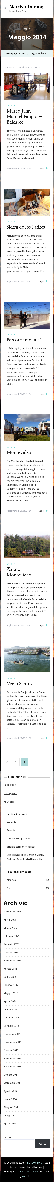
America (11, 105)
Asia (9, 888)
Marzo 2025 (10, 928)
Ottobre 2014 (11, 1074)
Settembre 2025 (12, 911)
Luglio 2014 (10, 1099)
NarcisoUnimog (26, 7)
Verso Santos (19, 684)
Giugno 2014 (11, 1107)
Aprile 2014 (10, 1123)
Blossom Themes (29, 1171)
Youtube (9, 802)
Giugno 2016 (11, 985)
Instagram (10, 793)
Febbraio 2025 (12, 936)
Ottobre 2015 (11, 1050)
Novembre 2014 (12, 1066)
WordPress (28, 1176)
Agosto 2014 (10, 1091)
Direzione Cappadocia (19, 838)
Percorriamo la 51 (24, 340)
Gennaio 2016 (11, 1025)
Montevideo (19, 452)
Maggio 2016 (11, 993)
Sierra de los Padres (26, 227)
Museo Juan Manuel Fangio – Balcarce (25, 117)
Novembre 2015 (12, 1042)
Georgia (11, 830)
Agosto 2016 (10, 968)
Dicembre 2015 (12, 1034)
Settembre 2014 (12, 1083)
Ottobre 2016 (11, 952)
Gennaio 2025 (11, 944)
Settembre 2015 (12, 1058)
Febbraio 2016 (12, 1017)
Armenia (11, 822)
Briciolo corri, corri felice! (21, 846)
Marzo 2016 (10, 1009)
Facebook (10, 785)
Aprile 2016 (10, 1001)
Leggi (41, 168)
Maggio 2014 (11, 1115)
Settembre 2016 (12, 960)
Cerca (7, 1137)
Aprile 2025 (10, 919)
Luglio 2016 (10, 977)
